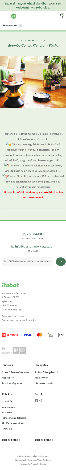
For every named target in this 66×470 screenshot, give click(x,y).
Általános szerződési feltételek (13, 426)
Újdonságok (8, 407)
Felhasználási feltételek (14, 418)
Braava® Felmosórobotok (15, 372)
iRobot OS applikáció (46, 372)
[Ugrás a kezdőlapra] (26, 16)
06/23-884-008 (33, 234)
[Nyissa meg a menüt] (5, 16)
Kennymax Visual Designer (39, 460)
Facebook (36, 402)
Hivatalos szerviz (44, 383)
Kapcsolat (7, 412)
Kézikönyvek (41, 378)
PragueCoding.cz (38, 464)
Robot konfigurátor (12, 383)
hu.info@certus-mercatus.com (33, 246)
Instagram (40, 402)
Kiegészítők (8, 378)
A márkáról (8, 401)
